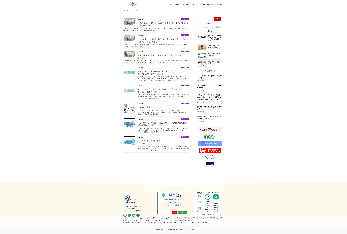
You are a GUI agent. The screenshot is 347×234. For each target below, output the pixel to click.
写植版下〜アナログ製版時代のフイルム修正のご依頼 (209, 117)
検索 (174, 213)
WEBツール (185, 19)
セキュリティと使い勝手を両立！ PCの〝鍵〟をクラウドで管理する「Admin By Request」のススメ (209, 97)
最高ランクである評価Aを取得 (192, 218)
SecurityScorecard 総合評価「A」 (173, 205)
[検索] (217, 19)
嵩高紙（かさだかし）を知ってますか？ (209, 108)
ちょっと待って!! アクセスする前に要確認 (209, 86)
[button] (182, 212)
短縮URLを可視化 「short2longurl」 (152, 107)
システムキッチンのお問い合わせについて (209, 77)
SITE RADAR (138, 222)
